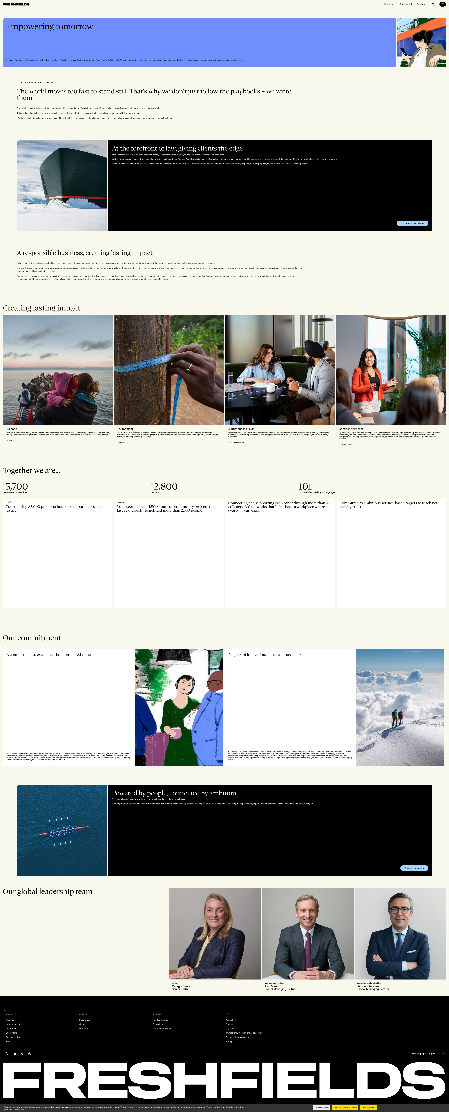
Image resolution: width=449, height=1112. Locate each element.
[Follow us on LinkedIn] (14, 1053)
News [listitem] (8, 1041)
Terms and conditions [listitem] (162, 1028)
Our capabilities (406, 4)
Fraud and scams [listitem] (160, 1020)
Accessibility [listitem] (231, 1020)
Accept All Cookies (368, 1107)
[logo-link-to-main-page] (16, 5)
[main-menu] (442, 4)
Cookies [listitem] (229, 1024)
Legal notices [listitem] (231, 1028)
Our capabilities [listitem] (13, 1037)
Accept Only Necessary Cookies (345, 1107)
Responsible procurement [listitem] (237, 1037)
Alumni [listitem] (82, 1024)
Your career (422, 4)
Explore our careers (414, 868)
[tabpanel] (224, 381)
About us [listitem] (10, 1020)
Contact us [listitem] (84, 1028)
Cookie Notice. (20, 1109)
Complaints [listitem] (158, 1024)
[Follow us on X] (7, 1053)
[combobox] (436, 1053)
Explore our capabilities (412, 223)
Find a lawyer (390, 4)
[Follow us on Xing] (22, 1053)
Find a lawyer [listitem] (85, 1020)
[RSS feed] (29, 1053)
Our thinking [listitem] (11, 1033)
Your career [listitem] (11, 1028)
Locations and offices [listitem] (15, 1024)
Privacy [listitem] (229, 1041)
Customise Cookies (322, 1107)
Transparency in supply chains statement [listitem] (244, 1033)
